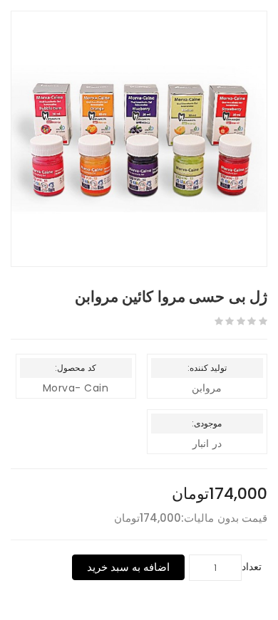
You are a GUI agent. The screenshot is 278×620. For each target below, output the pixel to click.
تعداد (252, 566)
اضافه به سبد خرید (128, 566)
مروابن (207, 388)
